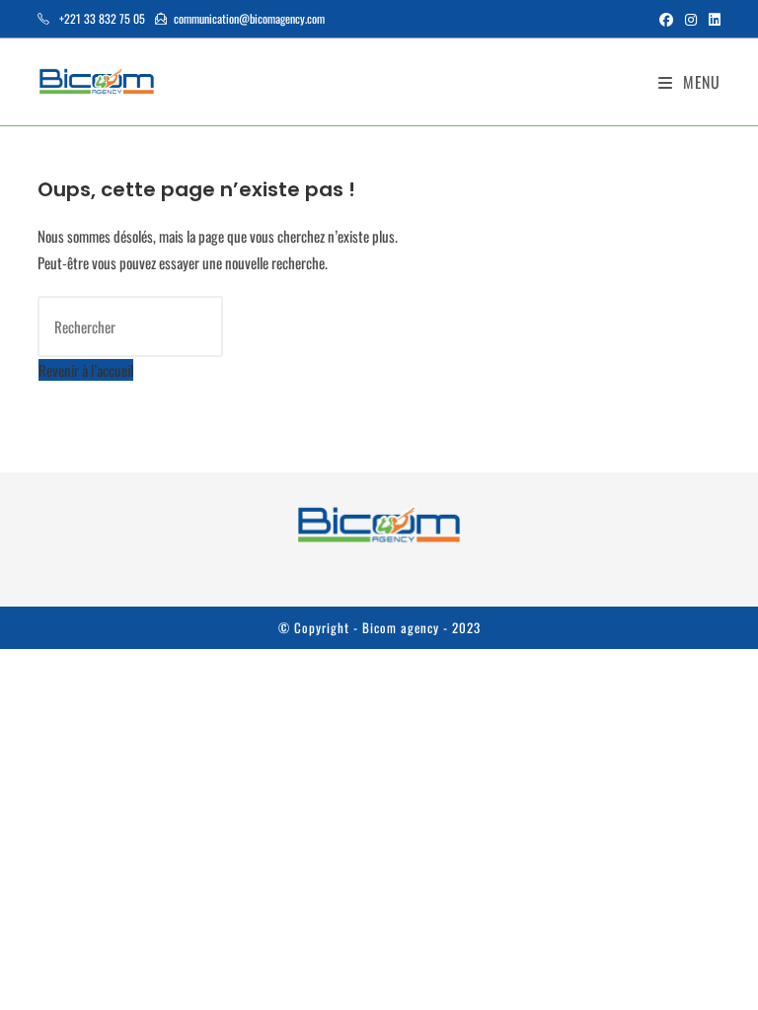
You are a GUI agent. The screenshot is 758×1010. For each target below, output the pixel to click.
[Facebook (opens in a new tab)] (666, 19)
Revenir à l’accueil (85, 370)
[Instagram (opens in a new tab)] (691, 19)
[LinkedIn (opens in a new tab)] (711, 19)
